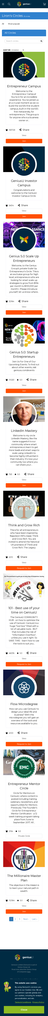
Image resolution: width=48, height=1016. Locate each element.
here (28, 972)
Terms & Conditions (23, 1002)
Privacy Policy (38, 1002)
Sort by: (7, 50)
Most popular (14, 24)
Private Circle (24, 836)
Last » (34, 919)
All (3, 24)
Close (24, 1009)
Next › (26, 919)
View (24, 135)
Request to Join (24, 568)
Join (24, 141)
